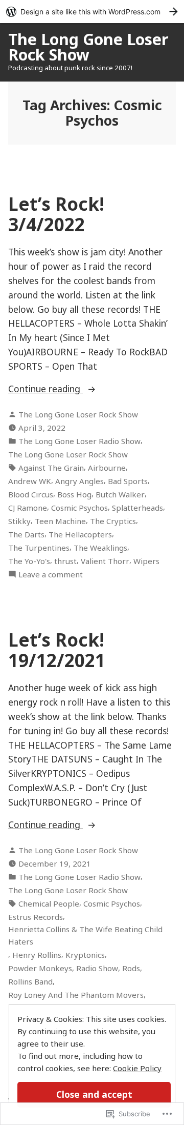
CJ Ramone (27, 508)
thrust (65, 561)
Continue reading (45, 389)
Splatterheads (137, 508)
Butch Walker (120, 494)
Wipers (146, 561)
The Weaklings (100, 548)
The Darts (26, 534)
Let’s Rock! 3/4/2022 (56, 214)
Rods (131, 968)
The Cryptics (113, 521)
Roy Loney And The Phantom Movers (76, 995)
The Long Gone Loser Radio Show (79, 441)
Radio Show (97, 968)
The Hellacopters (80, 534)
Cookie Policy (137, 1068)
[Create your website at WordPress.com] (92, 11)
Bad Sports (128, 481)
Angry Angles (79, 481)
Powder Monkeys (40, 968)
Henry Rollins (36, 955)
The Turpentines (39, 548)
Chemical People (48, 903)
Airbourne (107, 468)
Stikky (19, 521)
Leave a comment (50, 574)
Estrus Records (35, 917)
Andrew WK (29, 481)
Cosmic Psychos (79, 508)
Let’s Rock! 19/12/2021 (56, 650)
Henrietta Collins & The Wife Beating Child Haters (85, 935)
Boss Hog (74, 494)
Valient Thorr (105, 561)
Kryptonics (85, 955)
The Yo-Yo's (29, 561)
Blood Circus (30, 494)
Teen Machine (60, 521)
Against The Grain (51, 468)
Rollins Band (30, 981)
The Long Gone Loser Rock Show (88, 46)
